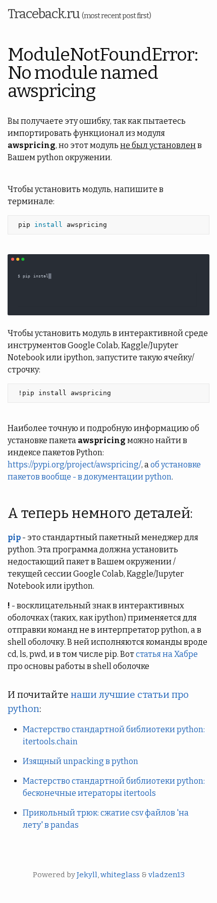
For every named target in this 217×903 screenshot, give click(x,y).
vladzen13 (166, 874)
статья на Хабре (167, 654)
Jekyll (87, 874)
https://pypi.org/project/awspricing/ (74, 464)
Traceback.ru (79, 14)
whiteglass (120, 874)
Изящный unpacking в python (80, 761)
